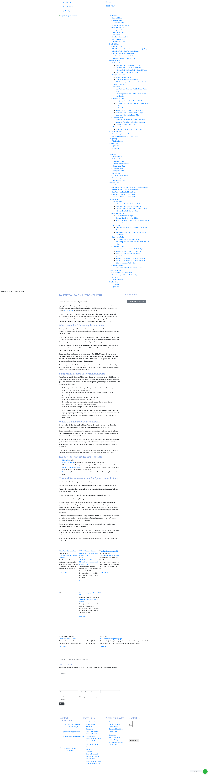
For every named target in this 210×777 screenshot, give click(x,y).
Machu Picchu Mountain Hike (109, 555)
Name (130, 722)
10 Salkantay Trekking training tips (111, 639)
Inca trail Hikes (117, 18)
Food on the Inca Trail (93, 741)
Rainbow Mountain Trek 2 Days (126, 124)
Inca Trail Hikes (114, 44)
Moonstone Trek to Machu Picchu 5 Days (129, 129)
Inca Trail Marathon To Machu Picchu (124, 53)
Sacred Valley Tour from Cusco (122, 134)
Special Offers (90, 736)
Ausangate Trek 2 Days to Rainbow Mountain (130, 122)
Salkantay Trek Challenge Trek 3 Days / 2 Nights (131, 70)
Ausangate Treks (117, 30)
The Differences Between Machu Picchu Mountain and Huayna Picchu (88, 562)
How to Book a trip (92, 731)
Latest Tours (113, 731)
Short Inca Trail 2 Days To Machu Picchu (125, 51)
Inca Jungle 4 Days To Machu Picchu (124, 58)
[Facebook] (62, 743)
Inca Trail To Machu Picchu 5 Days (123, 56)
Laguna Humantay (68, 462)
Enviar (61, 704)
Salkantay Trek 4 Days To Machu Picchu (129, 68)
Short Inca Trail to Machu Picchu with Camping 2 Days (129, 49)
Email (130, 725)
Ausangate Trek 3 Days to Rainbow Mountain (130, 120)
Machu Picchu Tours (115, 131)
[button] (62, 300)
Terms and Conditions (93, 734)
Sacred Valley (66, 472)
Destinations (113, 15)
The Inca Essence (117, 141)
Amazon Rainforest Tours (120, 25)
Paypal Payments (114, 724)
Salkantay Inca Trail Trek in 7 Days (127, 72)
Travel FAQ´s (90, 724)
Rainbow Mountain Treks (120, 37)
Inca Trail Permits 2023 (93, 738)
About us (89, 726)
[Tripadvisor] (75, 743)
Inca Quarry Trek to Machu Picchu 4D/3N (129, 101)
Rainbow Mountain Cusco (67, 639)
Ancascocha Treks (118, 23)
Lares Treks (116, 34)
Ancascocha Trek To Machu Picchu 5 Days (129, 110)
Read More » (63, 572)
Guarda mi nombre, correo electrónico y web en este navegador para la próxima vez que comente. (87, 698)
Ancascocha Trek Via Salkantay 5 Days (128, 115)
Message (131, 728)
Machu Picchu (68, 310)
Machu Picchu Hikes (118, 41)
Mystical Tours (113, 143)
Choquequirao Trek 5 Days (124, 77)
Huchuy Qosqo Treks (119, 84)
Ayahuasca (115, 146)
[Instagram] (71, 743)
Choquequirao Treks (118, 27)
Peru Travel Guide (92, 722)
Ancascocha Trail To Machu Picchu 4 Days (129, 112)
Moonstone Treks (117, 127)
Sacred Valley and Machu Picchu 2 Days (125, 136)
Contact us (89, 729)
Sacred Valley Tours (118, 39)
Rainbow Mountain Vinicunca (71, 467)
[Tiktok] (66, 743)
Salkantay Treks (117, 20)
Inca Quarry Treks (118, 32)
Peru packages (113, 139)
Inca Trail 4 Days (117, 46)
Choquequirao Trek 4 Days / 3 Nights (127, 79)
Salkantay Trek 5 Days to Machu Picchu (128, 65)
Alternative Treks (114, 60)
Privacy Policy (113, 726)
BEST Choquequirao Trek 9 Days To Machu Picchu (132, 82)
